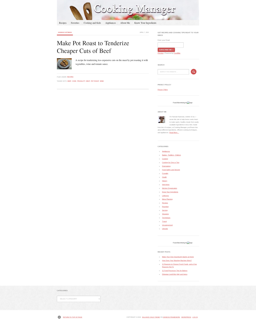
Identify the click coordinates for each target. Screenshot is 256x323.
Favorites (75, 22)
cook (74, 81)
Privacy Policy (163, 89)
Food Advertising (179, 103)
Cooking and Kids (92, 22)
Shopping (165, 214)
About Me (125, 22)
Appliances (110, 22)
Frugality (81, 81)
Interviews (165, 184)
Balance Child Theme (151, 317)
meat (88, 81)
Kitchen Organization (169, 188)
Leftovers (165, 196)
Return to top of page (72, 317)
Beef (69, 81)
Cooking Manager (128, 10)
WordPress (186, 317)
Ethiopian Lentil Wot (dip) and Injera (174, 274)
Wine (102, 81)
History (164, 181)
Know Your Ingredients (145, 22)
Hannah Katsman (65, 32)
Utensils (165, 229)
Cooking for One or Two (170, 162)
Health (164, 177)
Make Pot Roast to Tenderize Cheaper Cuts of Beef (93, 47)
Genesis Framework (171, 317)
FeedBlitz (177, 53)
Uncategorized (167, 225)
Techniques (166, 218)
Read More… (174, 132)
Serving (165, 210)
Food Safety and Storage (171, 170)
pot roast (95, 81)
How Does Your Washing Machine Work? (177, 260)
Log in (195, 317)
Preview (160, 53)
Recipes (63, 22)
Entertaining (166, 166)
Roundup (165, 206)
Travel (164, 221)
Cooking (165, 159)
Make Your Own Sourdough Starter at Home (178, 257)
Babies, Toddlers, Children (171, 155)
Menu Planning (167, 199)
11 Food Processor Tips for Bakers (174, 270)
